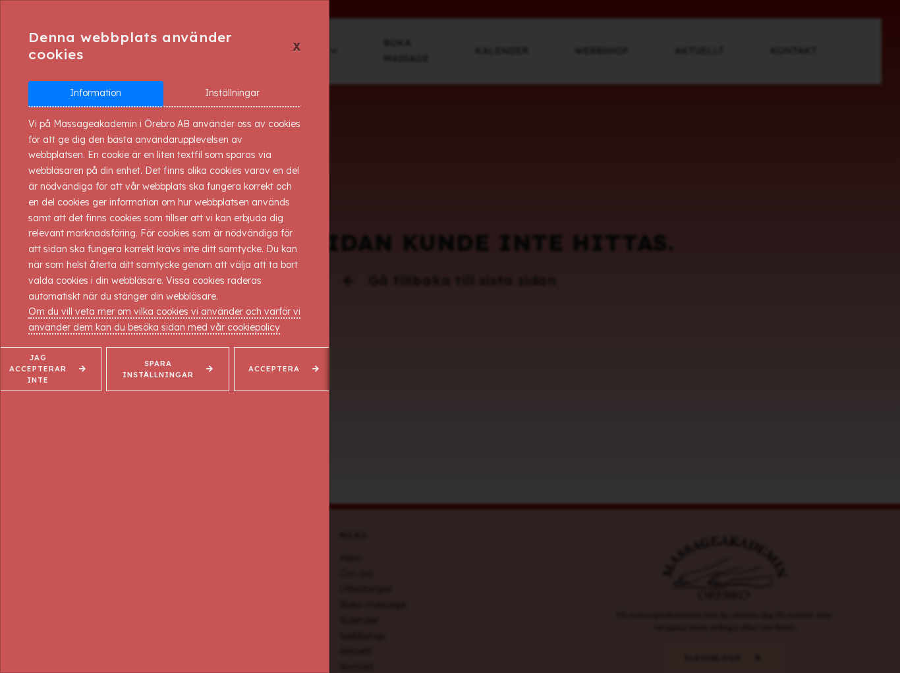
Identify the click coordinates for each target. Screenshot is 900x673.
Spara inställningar (158, 369)
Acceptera (274, 368)
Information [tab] (95, 93)
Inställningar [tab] (232, 93)
